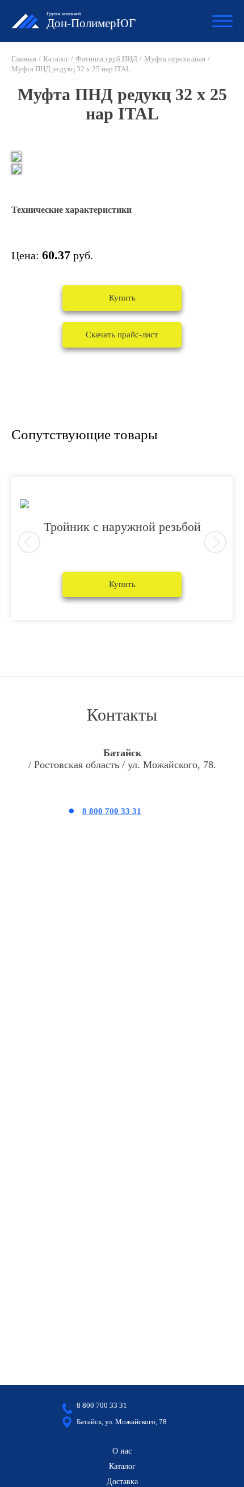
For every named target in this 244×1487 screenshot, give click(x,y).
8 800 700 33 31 (111, 811)
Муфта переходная (174, 58)
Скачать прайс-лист (122, 334)
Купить (122, 297)
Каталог (56, 58)
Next (215, 542)
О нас (122, 1451)
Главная (23, 58)
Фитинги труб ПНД (106, 58)
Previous (29, 542)
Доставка (122, 1481)
